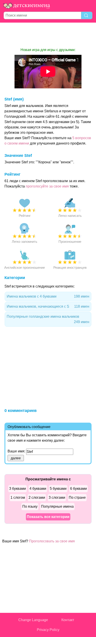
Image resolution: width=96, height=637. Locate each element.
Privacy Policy (48, 630)
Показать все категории (48, 517)
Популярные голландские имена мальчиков (48, 319)
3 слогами (57, 497)
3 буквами (17, 488)
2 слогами (37, 497)
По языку (30, 506)
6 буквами (78, 488)
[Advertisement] (48, 35)
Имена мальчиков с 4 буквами (48, 296)
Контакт (67, 620)
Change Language (33, 620)
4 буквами (37, 488)
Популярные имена (57, 506)
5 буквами (58, 488)
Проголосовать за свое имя (52, 541)
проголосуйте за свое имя (47, 186)
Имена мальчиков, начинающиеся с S (48, 306)
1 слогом (17, 497)
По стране (77, 497)
